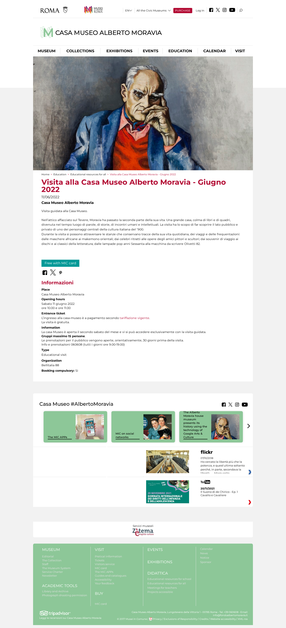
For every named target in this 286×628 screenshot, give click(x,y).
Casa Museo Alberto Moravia (108, 33)
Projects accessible (160, 592)
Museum (46, 51)
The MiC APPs (57, 437)
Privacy (157, 619)
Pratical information (108, 556)
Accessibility (103, 579)
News (204, 553)
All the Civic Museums (151, 10)
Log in (200, 10)
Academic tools (59, 586)
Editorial (48, 556)
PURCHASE (183, 10)
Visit (240, 51)
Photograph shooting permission (64, 595)
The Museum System (56, 568)
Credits (203, 619)
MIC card (101, 568)
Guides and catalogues (110, 575)
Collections (80, 51)
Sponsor (205, 562)
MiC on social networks (125, 435)
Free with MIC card (60, 263)
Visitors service (105, 564)
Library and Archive (55, 591)
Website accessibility (223, 619)
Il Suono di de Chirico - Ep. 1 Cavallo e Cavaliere (219, 493)
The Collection (52, 560)
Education (180, 51)
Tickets (99, 560)
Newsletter (49, 575)
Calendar (214, 51)
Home (45, 174)
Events (150, 51)
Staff (45, 564)
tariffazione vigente (134, 318)
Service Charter (52, 571)
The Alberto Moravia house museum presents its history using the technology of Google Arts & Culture (195, 425)
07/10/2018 (223, 466)
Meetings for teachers (162, 587)
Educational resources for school (169, 579)
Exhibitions (119, 51)
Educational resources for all (88, 174)
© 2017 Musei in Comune (132, 619)
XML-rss (243, 619)
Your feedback (104, 583)
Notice (204, 557)
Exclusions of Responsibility (180, 619)
